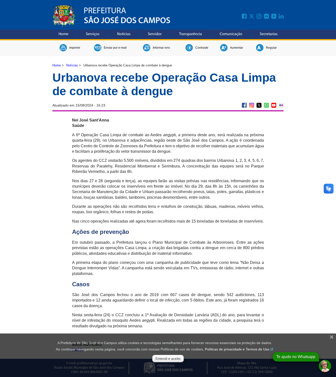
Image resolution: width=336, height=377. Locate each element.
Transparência (190, 34)
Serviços (92, 34)
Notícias (123, 34)
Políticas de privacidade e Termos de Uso (237, 349)
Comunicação (231, 34)
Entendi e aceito (168, 359)
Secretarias (268, 34)
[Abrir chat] (325, 366)
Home (63, 34)
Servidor (155, 34)
